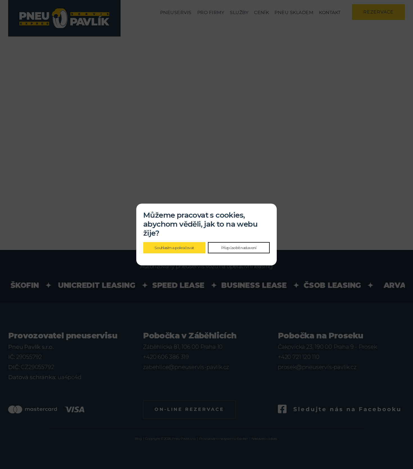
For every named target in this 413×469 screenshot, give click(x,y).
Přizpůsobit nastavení (238, 247)
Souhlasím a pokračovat (174, 247)
